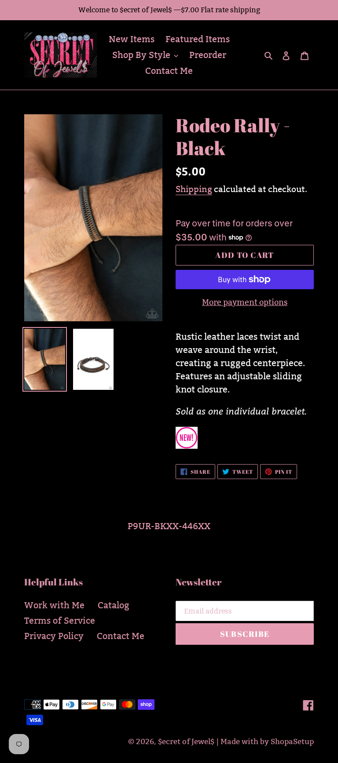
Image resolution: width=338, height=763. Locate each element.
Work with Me (54, 605)
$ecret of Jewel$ (186, 741)
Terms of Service (59, 620)
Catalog (113, 605)
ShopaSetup (292, 741)
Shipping (194, 189)
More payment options (244, 302)
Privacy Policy (54, 636)
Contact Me (120, 636)
